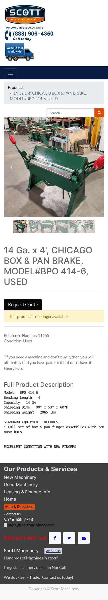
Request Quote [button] (23, 304)
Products (16, 87)
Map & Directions (19, 506)
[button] (11, 167)
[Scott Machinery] (25, 16)
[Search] (99, 112)
